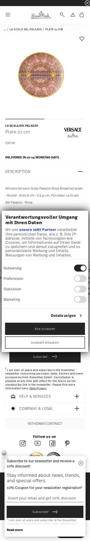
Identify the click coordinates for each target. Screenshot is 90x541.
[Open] (61, 15)
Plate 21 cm (54, 29)
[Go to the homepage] (41, 15)
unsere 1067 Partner (37, 229)
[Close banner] (87, 3)
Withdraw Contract (45, 424)
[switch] (80, 278)
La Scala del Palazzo (26, 29)
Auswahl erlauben (45, 342)
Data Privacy (38, 388)
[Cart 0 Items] (81, 14)
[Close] (80, 463)
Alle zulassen (45, 329)
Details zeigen (63, 316)
